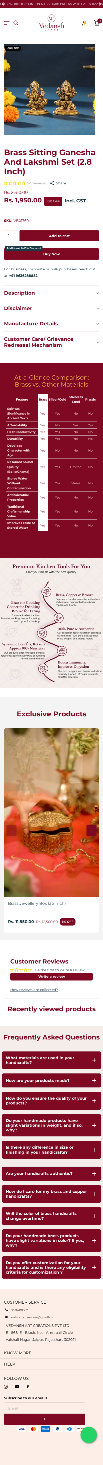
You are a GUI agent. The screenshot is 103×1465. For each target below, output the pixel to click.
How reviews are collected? (34, 989)
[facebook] (28, 1387)
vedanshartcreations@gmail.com (33, 1317)
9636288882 (19, 1310)
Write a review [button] (51, 976)
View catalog (7, 23)
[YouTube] (17, 1386)
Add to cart (59, 236)
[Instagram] (6, 1387)
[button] (15, 183)
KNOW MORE (18, 1353)
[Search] (16, 23)
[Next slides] (91, 830)
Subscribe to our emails (25, 1398)
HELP (9, 1364)
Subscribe (44, 1419)
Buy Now (33, 252)
